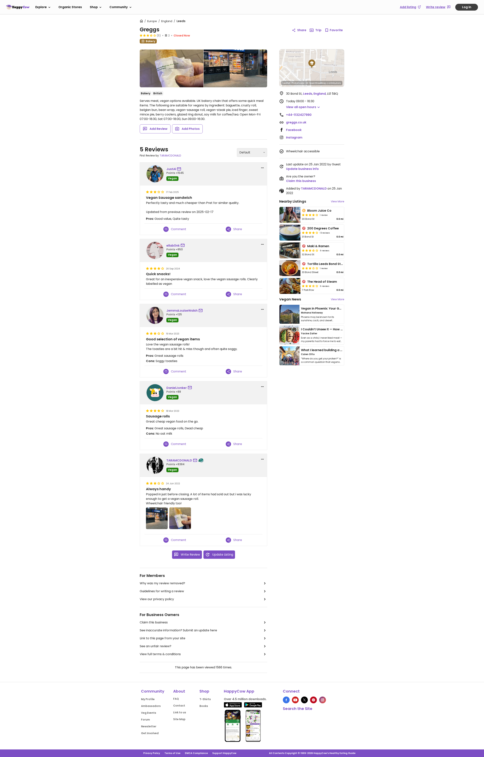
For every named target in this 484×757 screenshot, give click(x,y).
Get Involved (150, 733)
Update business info (302, 169)
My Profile (148, 699)
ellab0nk (173, 245)
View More (337, 201)
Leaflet (286, 83)
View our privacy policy (157, 599)
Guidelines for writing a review (162, 591)
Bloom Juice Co (319, 210)
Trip (318, 30)
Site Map (179, 719)
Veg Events (148, 713)
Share (301, 30)
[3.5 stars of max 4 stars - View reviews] (310, 250)
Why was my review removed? (162, 583)
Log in (466, 7)
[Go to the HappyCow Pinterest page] (313, 700)
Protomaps (298, 83)
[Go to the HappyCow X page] (304, 700)
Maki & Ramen (318, 246)
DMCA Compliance (196, 753)
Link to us (179, 712)
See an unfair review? (155, 646)
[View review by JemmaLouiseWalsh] (155, 315)
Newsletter (148, 726)
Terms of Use (172, 753)
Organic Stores (70, 7)
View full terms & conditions (160, 654)
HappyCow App (239, 691)
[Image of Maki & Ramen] (289, 250)
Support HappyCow (224, 753)
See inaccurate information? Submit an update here (178, 630)
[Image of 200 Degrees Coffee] (289, 233)
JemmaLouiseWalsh (182, 310)
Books (203, 706)
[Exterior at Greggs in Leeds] (235, 68)
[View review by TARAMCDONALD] (155, 465)
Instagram (294, 137)
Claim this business (154, 622)
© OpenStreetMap (316, 83)
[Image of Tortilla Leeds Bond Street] (289, 268)
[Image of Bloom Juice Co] (289, 215)
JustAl (171, 169)
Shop (94, 7)
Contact (179, 705)
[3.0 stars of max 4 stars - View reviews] (310, 268)
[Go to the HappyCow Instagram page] (322, 700)
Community (118, 7)
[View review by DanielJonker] (155, 393)
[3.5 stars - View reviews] (147, 35)
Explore (41, 7)
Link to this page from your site (162, 638)
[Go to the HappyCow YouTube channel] (295, 700)
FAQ (176, 699)
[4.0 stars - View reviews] (310, 215)
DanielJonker (176, 388)
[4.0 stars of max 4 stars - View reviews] (310, 232)
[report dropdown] (262, 168)
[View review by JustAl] (155, 174)
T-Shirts (205, 699)
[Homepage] (17, 7)
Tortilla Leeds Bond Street (327, 264)
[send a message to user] (180, 169)
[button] (311, 64)
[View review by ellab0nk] (155, 250)
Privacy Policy (151, 753)
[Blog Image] (289, 314)
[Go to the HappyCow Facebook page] (286, 700)
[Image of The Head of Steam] (289, 286)
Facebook (294, 130)
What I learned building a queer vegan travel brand (340, 350)
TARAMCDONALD (170, 155)
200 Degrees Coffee (323, 228)
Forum (145, 719)
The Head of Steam (322, 281)
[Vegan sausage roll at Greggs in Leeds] (171, 68)
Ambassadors (151, 706)
